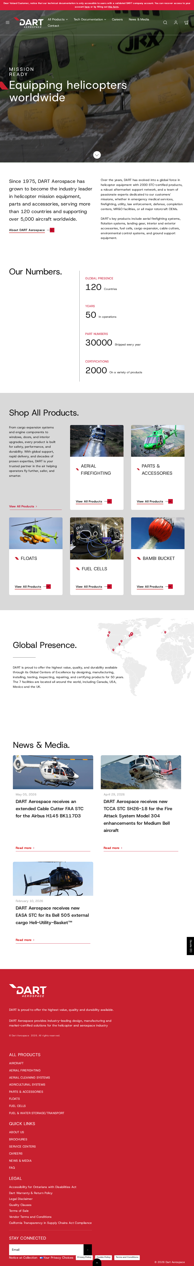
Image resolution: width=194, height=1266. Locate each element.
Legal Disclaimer (21, 1199)
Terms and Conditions (127, 1257)
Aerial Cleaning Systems (29, 1078)
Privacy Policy (84, 1257)
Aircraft (16, 1063)
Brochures (18, 1139)
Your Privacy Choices (58, 1258)
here (87, 6)
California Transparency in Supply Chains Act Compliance (50, 1223)
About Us (16, 1132)
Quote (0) (191, 946)
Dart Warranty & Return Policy (30, 1193)
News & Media (139, 19)
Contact (53, 26)
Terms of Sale (19, 1211)
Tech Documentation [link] (88, 19)
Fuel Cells (17, 1106)
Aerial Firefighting (25, 1070)
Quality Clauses (20, 1205)
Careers (117, 19)
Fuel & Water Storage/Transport (36, 1113)
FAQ (12, 1168)
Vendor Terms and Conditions (30, 1217)
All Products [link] (56, 19)
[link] (175, 22)
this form (113, 6)
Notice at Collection (23, 1258)
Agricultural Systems (27, 1085)
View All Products (89, 501)
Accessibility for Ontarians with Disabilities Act (43, 1187)
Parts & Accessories (26, 1092)
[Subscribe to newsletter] (88, 1249)
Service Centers (22, 1147)
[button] (7, 22)
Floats (14, 1099)
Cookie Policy (103, 1257)
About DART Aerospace (27, 230)
